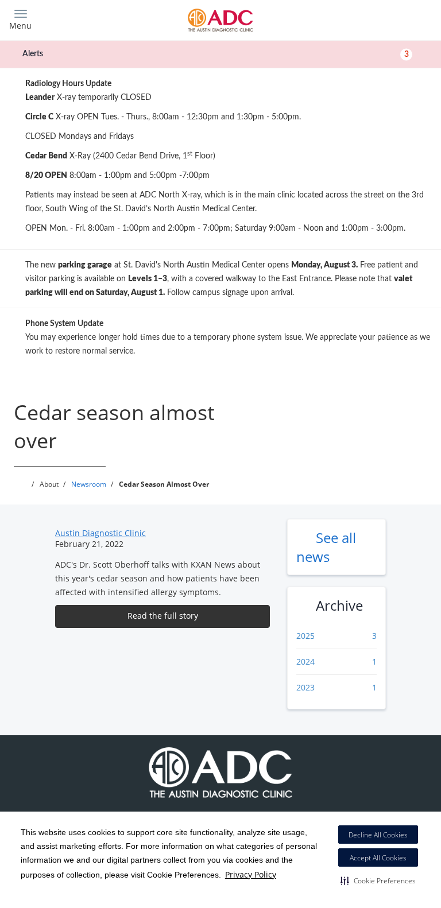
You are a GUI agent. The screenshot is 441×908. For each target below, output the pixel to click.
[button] (378, 880)
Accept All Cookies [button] (378, 858)
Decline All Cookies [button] (378, 835)
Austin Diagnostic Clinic (100, 532)
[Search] (380, 18)
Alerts (215, 54)
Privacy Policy (250, 874)
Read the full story (162, 615)
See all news (326, 547)
